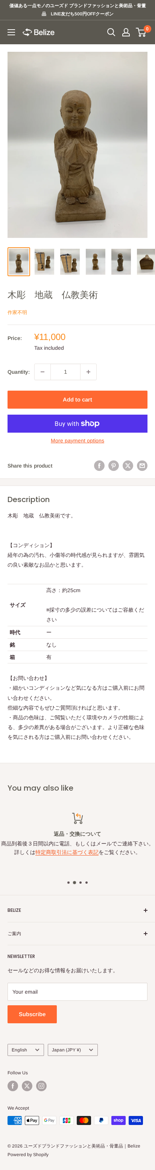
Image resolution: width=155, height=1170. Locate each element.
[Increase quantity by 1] (88, 372)
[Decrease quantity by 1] (42, 372)
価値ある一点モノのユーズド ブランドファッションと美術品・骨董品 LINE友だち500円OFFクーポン (77, 10)
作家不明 (17, 312)
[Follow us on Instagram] (41, 1086)
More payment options (77, 441)
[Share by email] (142, 465)
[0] (141, 32)
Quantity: (19, 372)
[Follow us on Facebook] (13, 1086)
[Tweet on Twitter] (128, 465)
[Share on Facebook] (99, 465)
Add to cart (77, 399)
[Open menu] (11, 32)
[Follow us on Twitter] (27, 1086)
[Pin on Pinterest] (113, 465)
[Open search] (111, 32)
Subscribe (32, 1014)
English (19, 1050)
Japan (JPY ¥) (66, 1050)
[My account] (126, 32)
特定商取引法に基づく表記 (67, 852)
